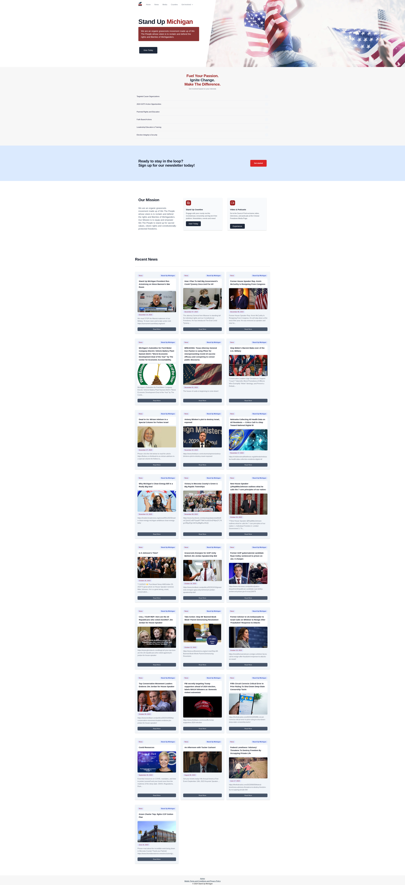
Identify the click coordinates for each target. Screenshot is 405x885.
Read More (157, 329)
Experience (237, 226)
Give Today (148, 50)
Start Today (193, 224)
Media (165, 4)
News (156, 4)
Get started (258, 163)
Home (148, 4)
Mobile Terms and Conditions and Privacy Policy (202, 881)
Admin (202, 879)
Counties (174, 4)
